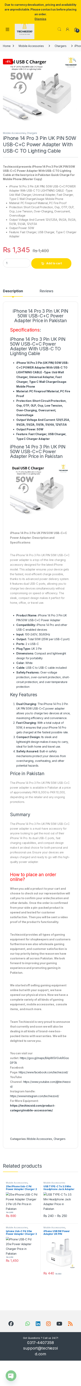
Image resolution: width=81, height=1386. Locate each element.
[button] (74, 60)
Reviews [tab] (46, 291)
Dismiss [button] (40, 19)
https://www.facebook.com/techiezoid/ (43, 1072)
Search (59, 29)
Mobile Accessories (31, 46)
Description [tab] (13, 291)
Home (6, 46)
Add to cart (54, 263)
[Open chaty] (11, 1375)
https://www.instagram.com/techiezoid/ (34, 1096)
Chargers (60, 46)
